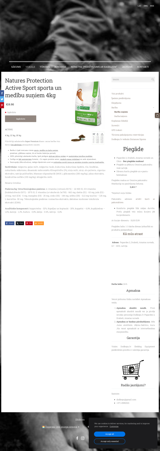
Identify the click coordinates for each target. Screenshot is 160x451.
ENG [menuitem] (146, 6)
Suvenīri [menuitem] (115, 125)
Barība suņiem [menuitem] (121, 112)
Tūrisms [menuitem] (45, 66)
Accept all (109, 434)
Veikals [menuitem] (30, 66)
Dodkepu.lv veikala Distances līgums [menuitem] (129, 139)
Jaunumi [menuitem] (127, 66)
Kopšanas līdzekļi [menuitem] (120, 120)
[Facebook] (77, 438)
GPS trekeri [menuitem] (117, 130)
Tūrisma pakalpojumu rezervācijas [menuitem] (128, 134)
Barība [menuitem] (115, 107)
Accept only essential (110, 441)
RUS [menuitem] (152, 6)
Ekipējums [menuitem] (116, 102)
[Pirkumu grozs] (157, 115)
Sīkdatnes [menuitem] (80, 419)
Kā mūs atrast (133, 234)
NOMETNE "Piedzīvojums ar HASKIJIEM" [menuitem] (94, 66)
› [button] (153, 107)
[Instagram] (82, 438)
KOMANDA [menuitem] (60, 66)
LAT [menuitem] (139, 6)
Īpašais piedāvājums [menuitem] (121, 98)
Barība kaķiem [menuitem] (120, 116)
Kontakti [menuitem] (143, 66)
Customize (114, 426)
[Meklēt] (153, 79)
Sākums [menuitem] (16, 66)
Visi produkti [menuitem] (118, 93)
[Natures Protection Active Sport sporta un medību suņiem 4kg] (78, 138)
